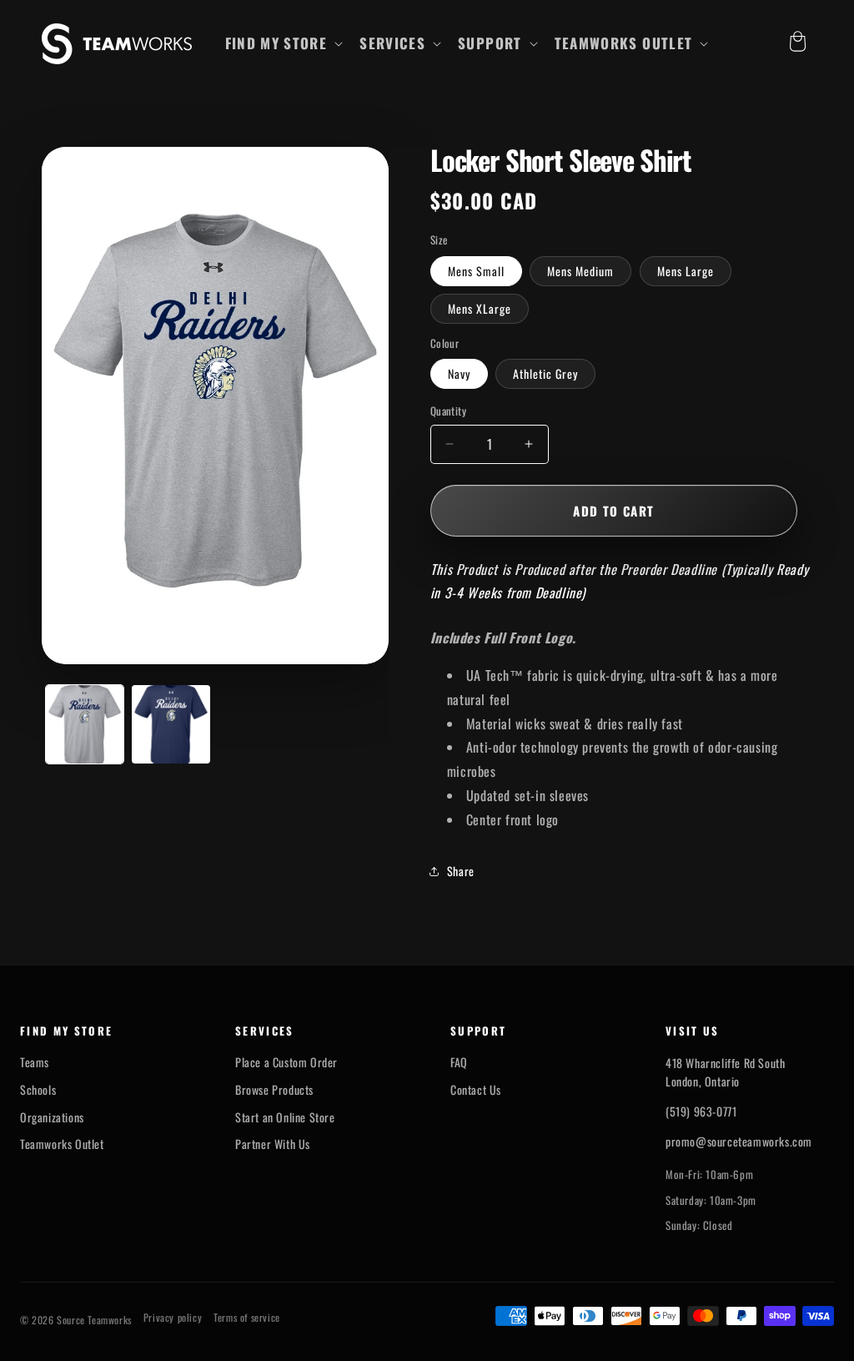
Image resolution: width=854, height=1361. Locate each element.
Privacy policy (172, 1317)
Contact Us (475, 1089)
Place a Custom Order (286, 1062)
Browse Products (274, 1089)
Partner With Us (272, 1144)
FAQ (459, 1062)
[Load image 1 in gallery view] (84, 724)
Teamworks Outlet (62, 1144)
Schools (38, 1089)
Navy (459, 373)
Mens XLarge (479, 308)
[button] (282, 43)
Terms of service (247, 1317)
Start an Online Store (285, 1117)
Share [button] (461, 871)
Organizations (52, 1117)
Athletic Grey (545, 373)
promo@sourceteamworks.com (739, 1141)
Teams (34, 1062)
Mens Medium (580, 271)
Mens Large (685, 271)
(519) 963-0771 (701, 1111)
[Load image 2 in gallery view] (170, 724)
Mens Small (476, 271)
